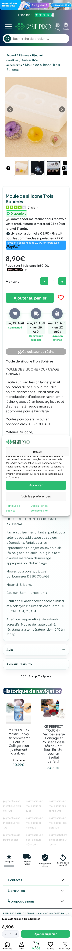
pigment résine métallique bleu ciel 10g (12, 806)
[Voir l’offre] (36, 5)
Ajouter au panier (30, 297)
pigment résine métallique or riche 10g (34, 822)
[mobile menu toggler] (8, 26)
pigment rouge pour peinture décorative (34, 839)
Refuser (37, 451)
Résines (24, 55)
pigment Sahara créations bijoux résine (58, 839)
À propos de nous (21, 901)
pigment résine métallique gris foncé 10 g (57, 806)
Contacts (15, 880)
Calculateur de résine (38, 351)
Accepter (36, 485)
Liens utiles (16, 890)
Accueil (11, 55)
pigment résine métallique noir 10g (11, 822)
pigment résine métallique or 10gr (34, 806)
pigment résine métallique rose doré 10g (58, 822)
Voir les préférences (36, 496)
